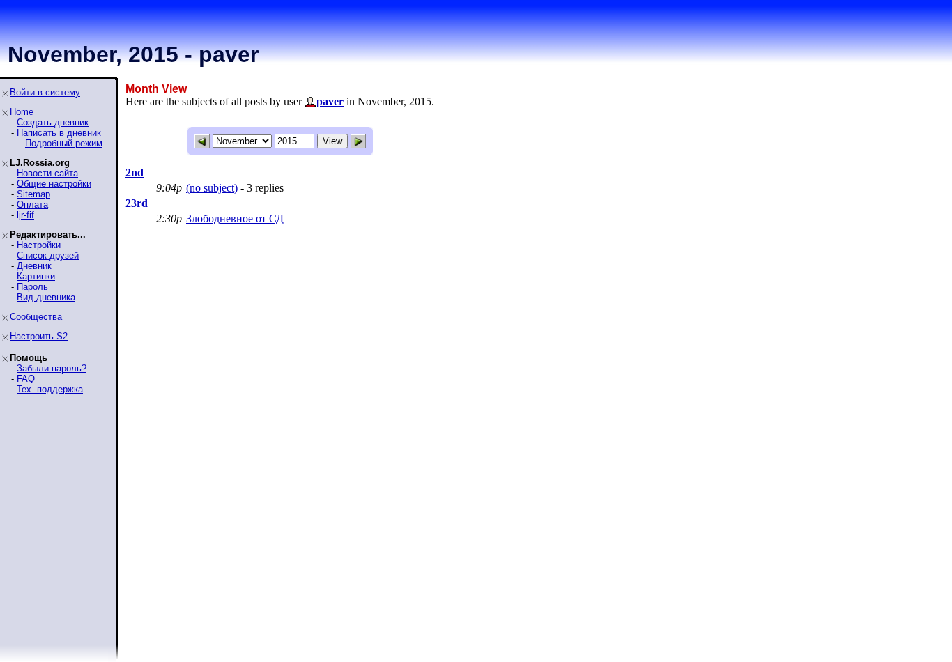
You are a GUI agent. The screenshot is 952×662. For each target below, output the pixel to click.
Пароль (32, 287)
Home (21, 112)
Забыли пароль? (51, 368)
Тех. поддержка (50, 389)
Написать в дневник (59, 133)
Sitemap (33, 194)
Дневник (34, 266)
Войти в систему (45, 92)
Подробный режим (63, 143)
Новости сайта (47, 173)
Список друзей (48, 255)
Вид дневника (46, 297)
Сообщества (36, 316)
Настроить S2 (39, 336)
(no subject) (212, 188)
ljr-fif (25, 215)
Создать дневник (53, 122)
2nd (134, 172)
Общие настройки (54, 183)
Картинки (36, 276)
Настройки (39, 245)
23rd (136, 203)
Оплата (32, 204)
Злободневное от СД (235, 218)
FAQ (26, 379)
